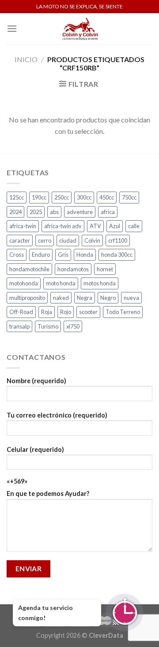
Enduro (41, 254)
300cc (84, 197)
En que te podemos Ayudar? (48, 493)
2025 (36, 211)
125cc (16, 197)
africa (108, 211)
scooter (88, 311)
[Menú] (12, 28)
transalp (19, 326)
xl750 (73, 326)
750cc (129, 197)
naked (61, 297)
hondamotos (73, 269)
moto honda (61, 283)
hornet (105, 269)
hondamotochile (29, 269)
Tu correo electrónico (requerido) (57, 415)
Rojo (65, 311)
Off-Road (21, 311)
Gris (63, 254)
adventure (80, 211)
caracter (19, 240)
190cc (39, 197)
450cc (106, 197)
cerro (44, 240)
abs (54, 211)
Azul (114, 225)
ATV (95, 225)
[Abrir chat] (124, 612)
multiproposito (27, 297)
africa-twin (22, 225)
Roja (46, 311)
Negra (84, 297)
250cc (61, 197)
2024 (15, 211)
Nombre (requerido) (36, 381)
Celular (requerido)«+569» (35, 465)
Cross (16, 254)
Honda (84, 254)
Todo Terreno (123, 311)
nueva (131, 297)
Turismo (48, 326)
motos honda (99, 283)
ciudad (67, 240)
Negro (108, 297)
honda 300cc (116, 254)
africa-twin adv (63, 225)
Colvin (92, 240)
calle (134, 225)
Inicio (26, 59)
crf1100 (117, 240)
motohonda (23, 283)
